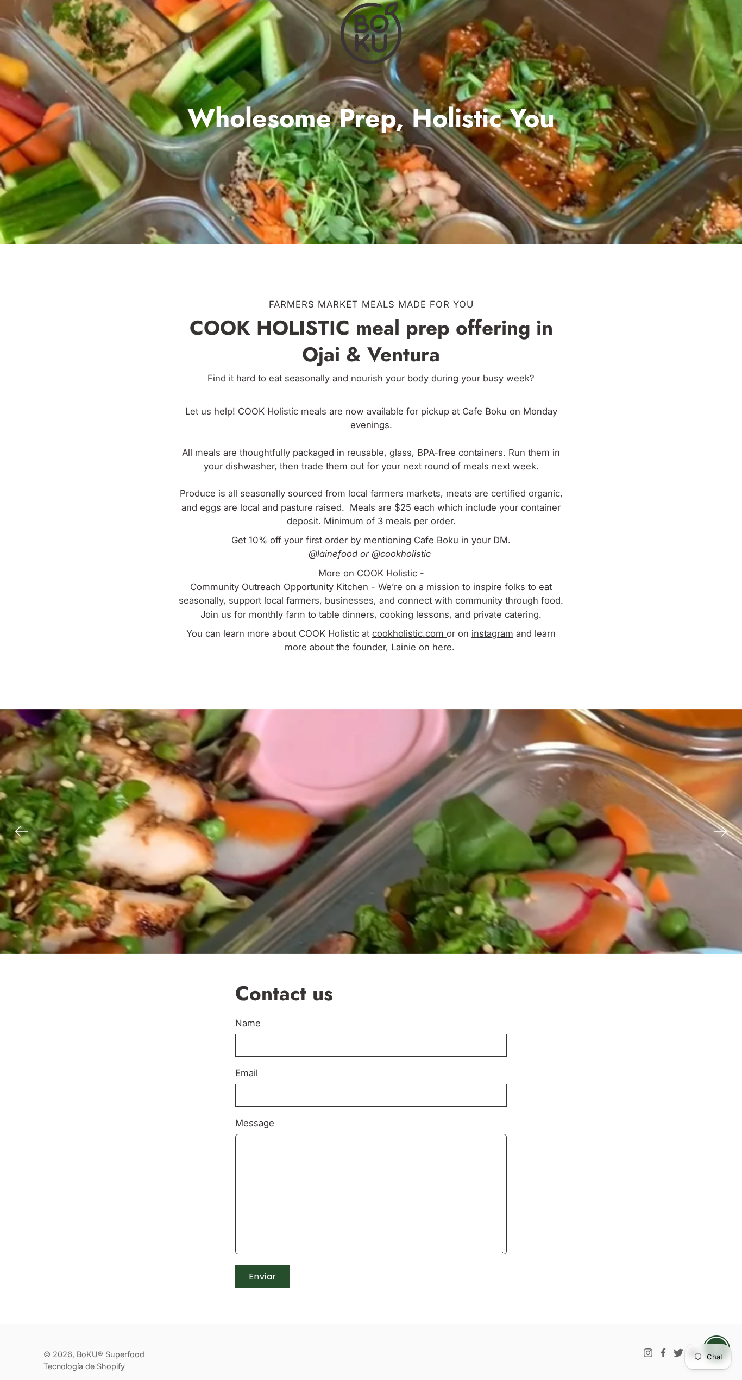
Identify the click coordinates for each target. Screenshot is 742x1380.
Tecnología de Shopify (84, 1366)
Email (246, 1073)
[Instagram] (648, 1352)
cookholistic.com (409, 633)
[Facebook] (663, 1352)
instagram (492, 633)
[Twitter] (678, 1352)
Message (254, 1123)
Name (248, 1023)
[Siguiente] (720, 831)
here (442, 647)
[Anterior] (22, 831)
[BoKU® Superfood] (371, 32)
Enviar (262, 1276)
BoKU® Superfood (110, 1354)
